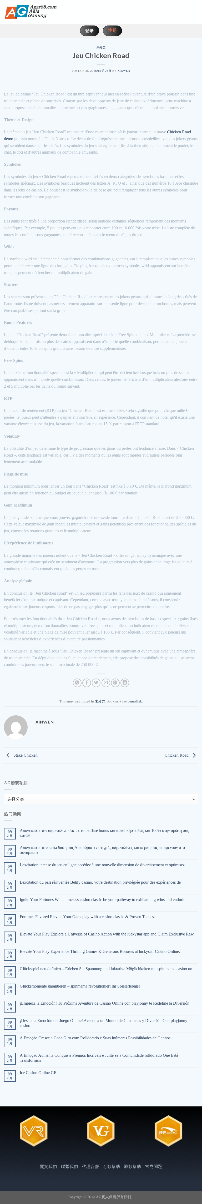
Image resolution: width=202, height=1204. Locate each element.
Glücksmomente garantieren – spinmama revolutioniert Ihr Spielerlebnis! (80, 986)
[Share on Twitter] (96, 683)
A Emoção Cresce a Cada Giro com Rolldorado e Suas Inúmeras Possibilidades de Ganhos (95, 1038)
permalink (135, 701)
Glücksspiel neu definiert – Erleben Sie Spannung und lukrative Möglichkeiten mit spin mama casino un (106, 969)
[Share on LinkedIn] (124, 683)
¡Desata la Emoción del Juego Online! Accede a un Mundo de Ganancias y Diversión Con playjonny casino (103, 1023)
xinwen (124, 70)
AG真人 (102, 1197)
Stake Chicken (25, 755)
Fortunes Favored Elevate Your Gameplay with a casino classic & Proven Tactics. (87, 916)
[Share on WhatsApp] (77, 683)
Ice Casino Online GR (38, 1072)
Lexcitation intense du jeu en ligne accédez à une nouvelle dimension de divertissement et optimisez (102, 865)
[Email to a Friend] (106, 683)
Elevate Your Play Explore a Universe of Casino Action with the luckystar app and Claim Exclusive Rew (107, 934)
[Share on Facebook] (86, 683)
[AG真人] (30, 12)
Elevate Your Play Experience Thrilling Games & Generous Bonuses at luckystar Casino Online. (100, 951)
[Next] (188, 1136)
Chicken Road (177, 755)
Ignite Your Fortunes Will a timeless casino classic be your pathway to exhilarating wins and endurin (102, 899)
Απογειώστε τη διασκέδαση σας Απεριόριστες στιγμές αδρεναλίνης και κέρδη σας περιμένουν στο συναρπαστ (102, 850)
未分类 (101, 47)
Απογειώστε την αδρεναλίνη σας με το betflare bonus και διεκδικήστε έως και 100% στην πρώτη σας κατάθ (104, 833)
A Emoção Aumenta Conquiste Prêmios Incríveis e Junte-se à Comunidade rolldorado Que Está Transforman (99, 1058)
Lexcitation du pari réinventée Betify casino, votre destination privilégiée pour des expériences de (100, 882)
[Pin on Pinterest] (115, 683)
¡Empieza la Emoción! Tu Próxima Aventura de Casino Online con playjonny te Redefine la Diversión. (105, 1003)
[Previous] (13, 1136)
